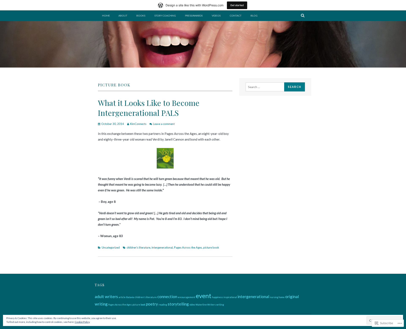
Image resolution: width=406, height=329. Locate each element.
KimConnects (138, 124)
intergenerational (162, 247)
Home (106, 15)
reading (163, 304)
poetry (152, 303)
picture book (211, 247)
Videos (216, 15)
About (122, 15)
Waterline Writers (206, 304)
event (203, 295)
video (192, 304)
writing (220, 304)
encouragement (186, 297)
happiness (217, 297)
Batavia (130, 297)
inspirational (230, 297)
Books (140, 15)
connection (167, 296)
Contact (235, 15)
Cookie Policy (82, 321)
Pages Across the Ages (188, 247)
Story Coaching (165, 15)
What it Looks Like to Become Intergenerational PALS (148, 108)
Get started (237, 5)
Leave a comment (164, 124)
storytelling (178, 303)
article (122, 297)
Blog (254, 15)
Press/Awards (194, 15)
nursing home (277, 297)
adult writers (106, 296)
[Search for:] (265, 87)
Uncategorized (111, 247)
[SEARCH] (303, 15)
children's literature (138, 247)
